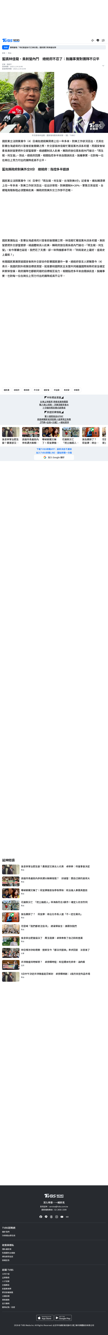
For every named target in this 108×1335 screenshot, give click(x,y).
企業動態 (5, 1277)
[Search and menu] (103, 40)
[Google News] (67, 1216)
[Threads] (51, 1216)
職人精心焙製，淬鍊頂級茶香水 (54, 404)
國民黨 (6, 390)
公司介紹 (5, 1273)
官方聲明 (5, 1303)
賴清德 (26, 390)
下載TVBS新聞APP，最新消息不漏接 (54, 449)
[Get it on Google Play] (63, 1318)
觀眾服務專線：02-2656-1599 (54, 1209)
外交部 (36, 390)
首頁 (3, 53)
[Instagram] (56, 1216)
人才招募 (5, 1281)
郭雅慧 (76, 390)
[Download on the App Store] (44, 1318)
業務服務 (5, 1299)
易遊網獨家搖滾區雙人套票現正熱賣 (54, 419)
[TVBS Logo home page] (11, 40)
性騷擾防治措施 (8, 1252)
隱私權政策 (6, 1249)
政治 (9, 53)
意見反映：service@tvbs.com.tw (54, 1206)
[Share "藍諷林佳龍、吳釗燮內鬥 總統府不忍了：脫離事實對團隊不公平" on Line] (97, 40)
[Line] (46, 1216)
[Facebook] (40, 1216)
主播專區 (5, 1285)
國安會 (46, 390)
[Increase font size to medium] (92, 40)
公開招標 (5, 1296)
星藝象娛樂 (6, 1288)
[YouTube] (62, 1216)
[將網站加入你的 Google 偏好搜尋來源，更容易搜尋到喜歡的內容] (54, 457)
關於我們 (5, 1231)
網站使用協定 (7, 1256)
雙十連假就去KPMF (54, 416)
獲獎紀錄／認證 (8, 1307)
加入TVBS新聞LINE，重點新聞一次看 (54, 452)
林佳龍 (56, 390)
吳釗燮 (66, 390)
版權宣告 (5, 1260)
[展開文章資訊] (103, 65)
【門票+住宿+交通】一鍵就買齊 (54, 422)
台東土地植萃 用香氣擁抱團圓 (54, 401)
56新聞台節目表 (8, 1235)
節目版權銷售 (7, 1292)
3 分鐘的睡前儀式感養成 (54, 407)
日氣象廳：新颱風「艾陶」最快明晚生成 (26, 47)
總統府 (16, 390)
